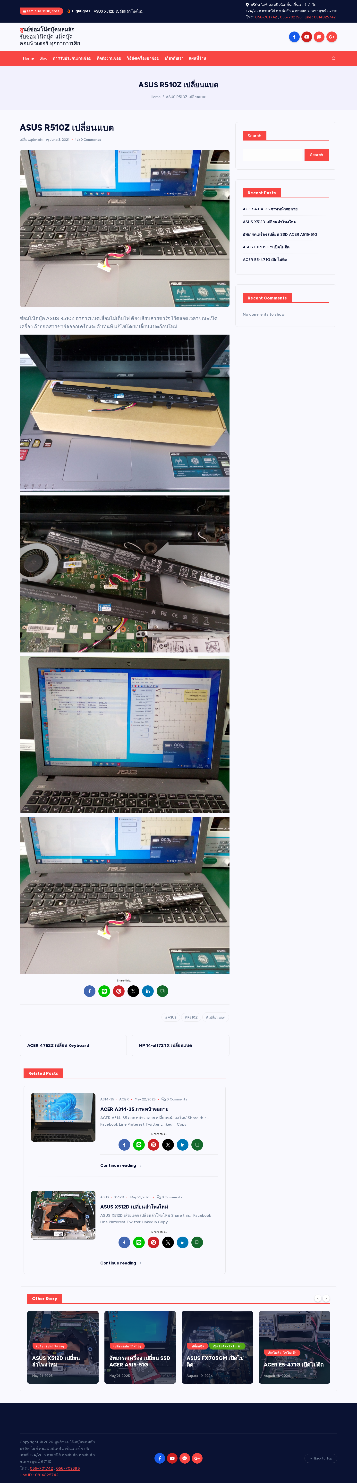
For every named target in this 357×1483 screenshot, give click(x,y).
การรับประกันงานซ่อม (72, 58)
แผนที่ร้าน (197, 58)
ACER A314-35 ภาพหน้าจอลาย (270, 209)
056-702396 (291, 17)
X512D (119, 1197)
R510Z (192, 1017)
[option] (63, 1347)
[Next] (326, 1298)
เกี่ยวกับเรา (174, 58)
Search (255, 135)
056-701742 (266, 17)
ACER (124, 1099)
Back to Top (323, 1458)
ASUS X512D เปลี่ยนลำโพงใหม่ (270, 222)
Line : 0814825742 (320, 17)
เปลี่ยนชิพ (120, 1346)
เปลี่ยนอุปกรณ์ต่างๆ (34, 140)
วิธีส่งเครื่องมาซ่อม (143, 58)
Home (28, 58)
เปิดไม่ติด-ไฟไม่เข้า (150, 1346)
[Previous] (318, 1298)
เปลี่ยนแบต (217, 1017)
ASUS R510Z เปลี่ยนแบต (186, 97)
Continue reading (118, 1165)
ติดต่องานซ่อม (109, 58)
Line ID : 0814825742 (39, 1475)
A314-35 (107, 1099)
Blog (44, 58)
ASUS (172, 1017)
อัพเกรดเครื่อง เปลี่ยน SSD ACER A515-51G (280, 234)
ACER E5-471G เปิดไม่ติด (265, 259)
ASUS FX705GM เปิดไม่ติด (266, 247)
